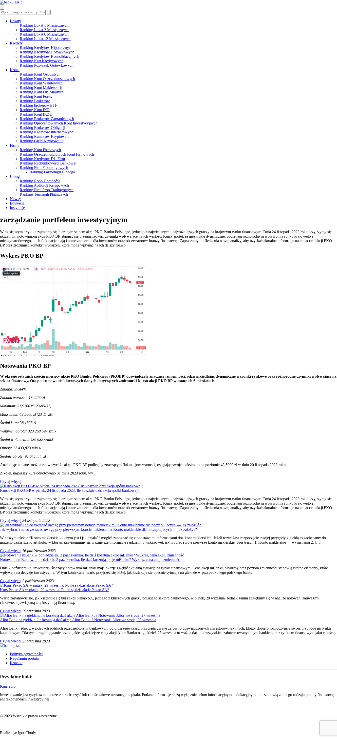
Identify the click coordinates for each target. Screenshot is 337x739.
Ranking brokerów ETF (38, 105)
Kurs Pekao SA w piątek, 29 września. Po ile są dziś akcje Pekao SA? (54, 590)
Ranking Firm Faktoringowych (44, 167)
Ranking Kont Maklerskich (41, 87)
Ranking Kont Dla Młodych (42, 92)
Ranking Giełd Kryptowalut (41, 141)
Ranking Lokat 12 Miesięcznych (45, 39)
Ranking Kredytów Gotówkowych (47, 52)
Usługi (15, 176)
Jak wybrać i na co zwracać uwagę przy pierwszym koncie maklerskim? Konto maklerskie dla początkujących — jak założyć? (98, 529)
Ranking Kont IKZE (36, 114)
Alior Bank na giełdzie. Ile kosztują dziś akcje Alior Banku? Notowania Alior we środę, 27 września (78, 620)
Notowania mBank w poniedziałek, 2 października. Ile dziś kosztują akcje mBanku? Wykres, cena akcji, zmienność (90, 559)
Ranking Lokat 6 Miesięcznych (44, 34)
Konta (14, 70)
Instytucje (17, 207)
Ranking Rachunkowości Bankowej (48, 163)
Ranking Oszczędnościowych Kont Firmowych (57, 154)
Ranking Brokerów (35, 101)
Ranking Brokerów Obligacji (42, 127)
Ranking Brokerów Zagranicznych (47, 119)
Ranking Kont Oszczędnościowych (47, 79)
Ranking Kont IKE (35, 110)
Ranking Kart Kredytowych (41, 61)
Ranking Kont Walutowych (41, 83)
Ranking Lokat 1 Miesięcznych (44, 25)
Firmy (14, 145)
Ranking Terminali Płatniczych (44, 194)
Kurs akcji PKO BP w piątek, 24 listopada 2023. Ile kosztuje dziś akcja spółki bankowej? (69, 490)
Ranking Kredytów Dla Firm (42, 159)
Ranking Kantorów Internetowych (46, 132)
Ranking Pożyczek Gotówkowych (47, 65)
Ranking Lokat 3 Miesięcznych (44, 30)
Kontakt (16, 663)
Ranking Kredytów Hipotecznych (46, 47)
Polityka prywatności (26, 654)
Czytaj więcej (10, 481)
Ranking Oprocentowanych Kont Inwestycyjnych (58, 123)
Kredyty (16, 43)
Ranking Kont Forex (36, 96)
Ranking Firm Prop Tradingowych (47, 190)
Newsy (15, 199)
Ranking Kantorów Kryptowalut (45, 136)
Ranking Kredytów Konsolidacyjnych (49, 56)
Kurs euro (8, 686)
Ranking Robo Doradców (40, 181)
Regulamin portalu (24, 658)
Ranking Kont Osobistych (40, 74)
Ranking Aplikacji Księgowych (44, 185)
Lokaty (15, 21)
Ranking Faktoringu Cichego (52, 172)
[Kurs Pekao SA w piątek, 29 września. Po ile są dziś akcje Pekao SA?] (56, 585)
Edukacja (17, 203)
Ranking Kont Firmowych (40, 150)
